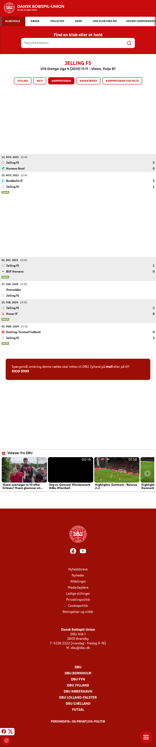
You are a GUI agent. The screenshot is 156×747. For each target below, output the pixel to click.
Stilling (22, 81)
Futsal (78, 710)
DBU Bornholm (78, 673)
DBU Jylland (78, 685)
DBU (78, 667)
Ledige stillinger (78, 593)
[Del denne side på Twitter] (10, 732)
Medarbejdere (78, 587)
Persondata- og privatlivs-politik (78, 721)
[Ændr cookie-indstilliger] (6, 740)
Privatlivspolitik (78, 600)
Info (40, 81)
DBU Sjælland (78, 703)
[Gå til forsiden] (32, 7)
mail (109, 367)
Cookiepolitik (78, 606)
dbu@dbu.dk (80, 648)
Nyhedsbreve (78, 569)
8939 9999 (20, 371)
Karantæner (88, 81)
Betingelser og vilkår (78, 612)
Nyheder (78, 575)
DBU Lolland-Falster (78, 697)
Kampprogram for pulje (122, 81)
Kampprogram (61, 81)
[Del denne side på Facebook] (4, 732)
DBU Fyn (78, 679)
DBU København (78, 691)
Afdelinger (78, 581)
